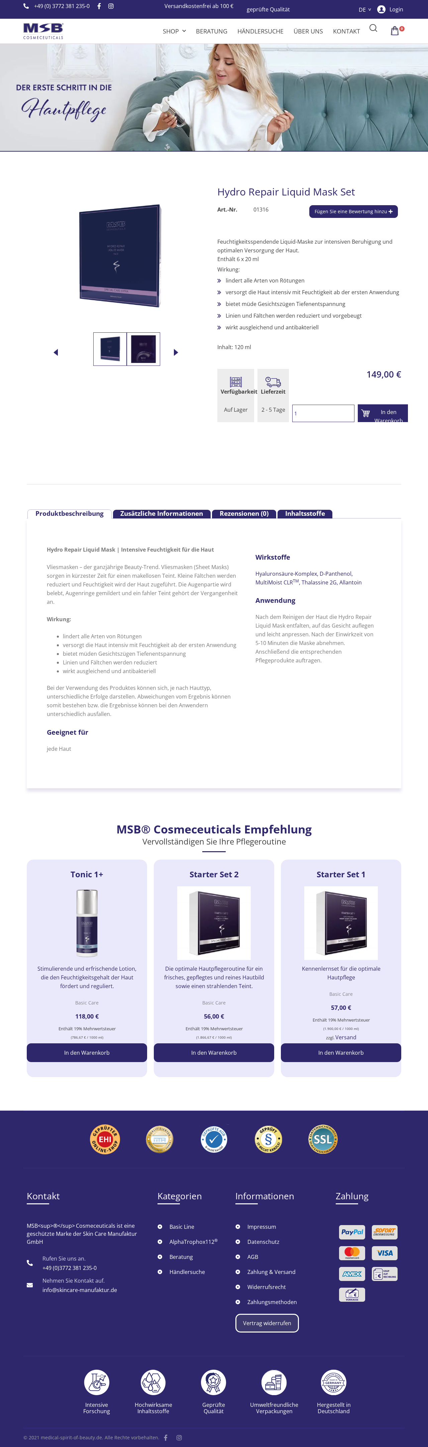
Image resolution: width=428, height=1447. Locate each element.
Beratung (211, 31)
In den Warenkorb (388, 415)
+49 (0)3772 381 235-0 (69, 1268)
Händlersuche (260, 31)
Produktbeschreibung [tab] (69, 513)
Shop (171, 31)
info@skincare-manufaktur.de (79, 1290)
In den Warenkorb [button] (87, 1052)
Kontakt (346, 31)
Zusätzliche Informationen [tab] (161, 513)
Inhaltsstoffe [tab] (305, 513)
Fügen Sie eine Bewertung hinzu (352, 211)
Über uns (308, 31)
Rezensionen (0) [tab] (244, 513)
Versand (345, 1037)
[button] (373, 28)
